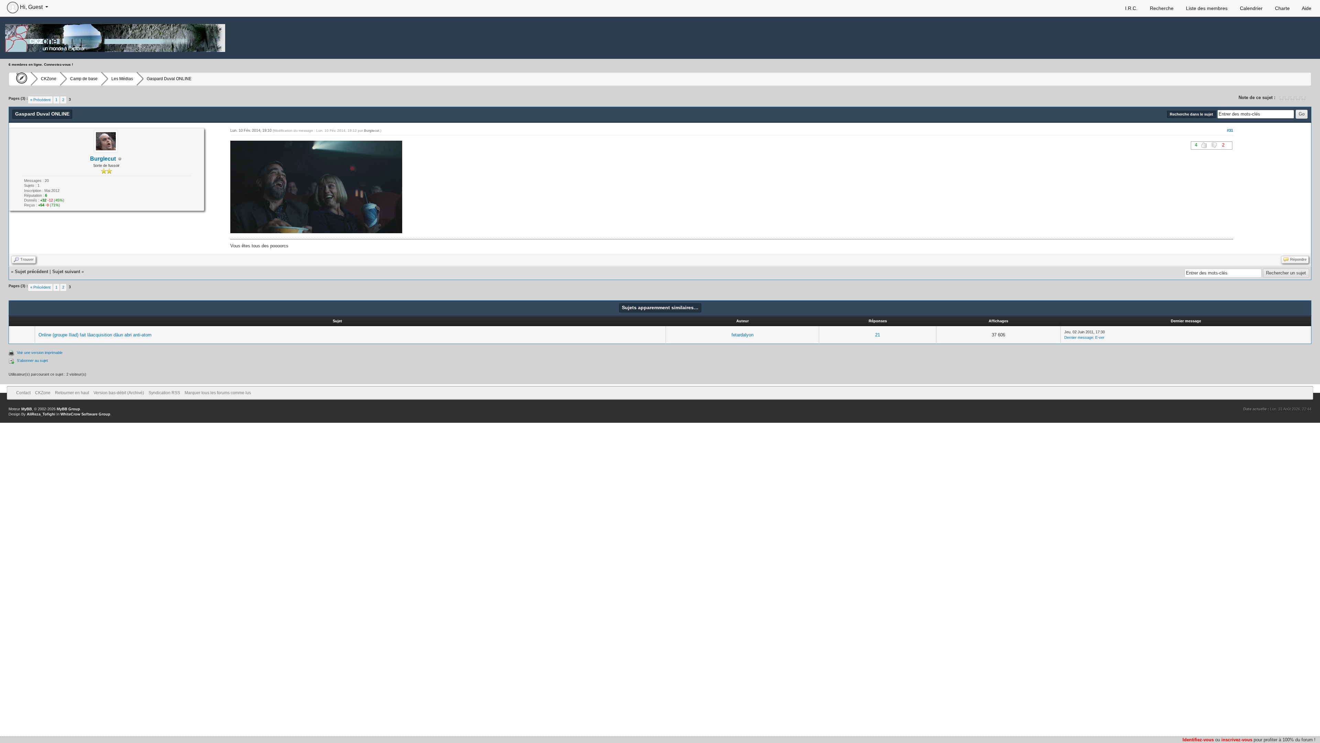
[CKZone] (20, 79)
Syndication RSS (164, 392)
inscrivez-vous (1236, 739)
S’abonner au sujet (32, 360)
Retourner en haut (72, 392)
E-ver (1099, 337)
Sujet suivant (66, 271)
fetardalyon (743, 334)
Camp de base (84, 78)
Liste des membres (1206, 8)
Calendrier (1251, 8)
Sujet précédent (31, 271)
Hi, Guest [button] (31, 7)
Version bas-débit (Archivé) (119, 392)
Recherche (1161, 8)
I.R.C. (1130, 8)
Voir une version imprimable (40, 353)
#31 (1230, 130)
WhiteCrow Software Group (85, 414)
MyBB (26, 409)
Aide (1306, 8)
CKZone (48, 78)
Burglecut (103, 159)
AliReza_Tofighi (41, 414)
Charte (1282, 8)
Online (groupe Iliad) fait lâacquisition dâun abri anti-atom (95, 334)
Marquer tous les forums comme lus (218, 392)
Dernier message (1078, 337)
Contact (23, 392)
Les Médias (122, 78)
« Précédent (40, 100)
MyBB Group (68, 409)
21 (877, 334)
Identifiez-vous (1198, 739)
